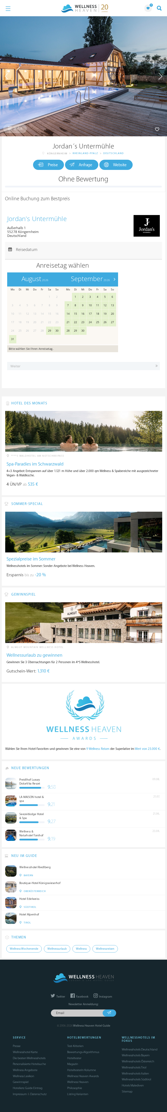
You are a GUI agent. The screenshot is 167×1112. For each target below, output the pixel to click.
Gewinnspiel (20, 1082)
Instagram (105, 996)
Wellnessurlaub (57, 949)
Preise (53, 165)
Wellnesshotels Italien (135, 1073)
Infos (17, 128)
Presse (16, 1046)
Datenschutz (38, 1094)
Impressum (20, 1094)
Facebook (81, 996)
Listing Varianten (77, 1094)
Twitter (60, 996)
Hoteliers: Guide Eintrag (27, 1088)
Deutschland (113, 153)
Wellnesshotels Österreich (138, 1061)
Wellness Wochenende (24, 949)
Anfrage (85, 165)
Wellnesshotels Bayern (136, 1055)
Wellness (81, 949)
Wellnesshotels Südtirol (136, 1079)
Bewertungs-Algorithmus (83, 1052)
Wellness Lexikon (23, 1076)
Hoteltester (74, 1058)
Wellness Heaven (78, 1082)
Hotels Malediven (133, 1085)
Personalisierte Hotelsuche (29, 1064)
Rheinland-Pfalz (85, 153)
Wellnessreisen (105, 949)
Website (120, 165)
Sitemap (127, 1091)
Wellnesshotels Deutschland (139, 1049)
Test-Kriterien (75, 1046)
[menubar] (83, 209)
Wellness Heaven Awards (83, 1076)
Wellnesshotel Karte (25, 1052)
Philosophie (74, 1088)
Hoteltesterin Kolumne (81, 1070)
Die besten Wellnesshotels (29, 1058)
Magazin (72, 1064)
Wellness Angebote (25, 1070)
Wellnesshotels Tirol (134, 1067)
